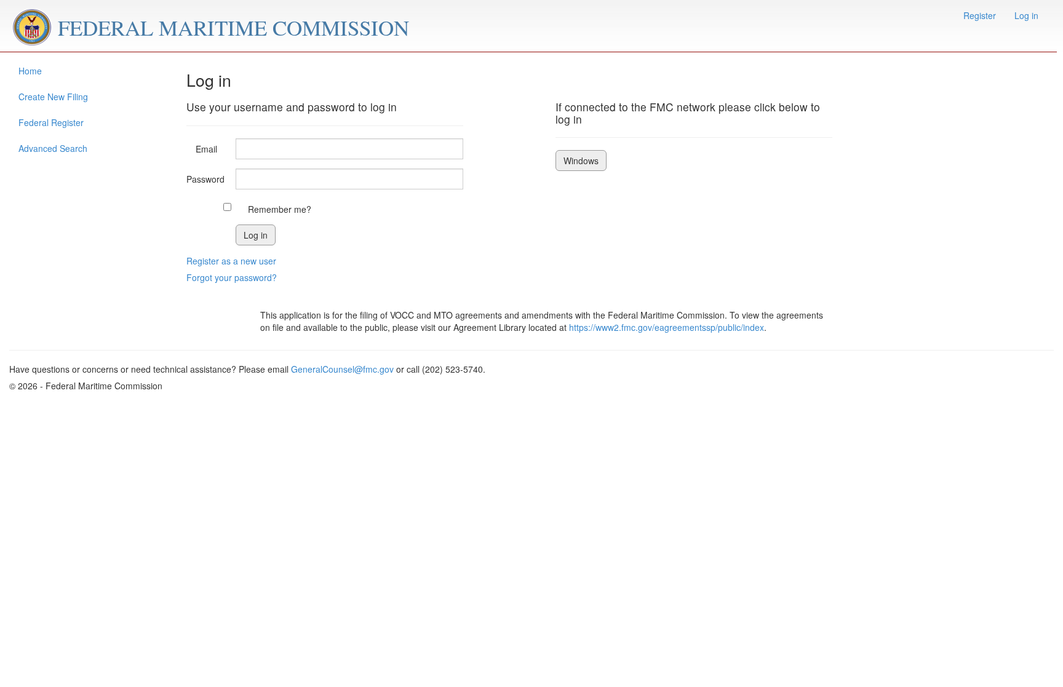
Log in (1026, 15)
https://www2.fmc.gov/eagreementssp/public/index (666, 327)
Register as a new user (231, 261)
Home (30, 71)
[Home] (33, 26)
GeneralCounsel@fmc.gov (342, 369)
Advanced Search (52, 148)
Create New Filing (53, 96)
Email (206, 149)
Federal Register (51, 122)
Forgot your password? (231, 277)
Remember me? (279, 209)
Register (979, 15)
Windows (581, 160)
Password (205, 179)
